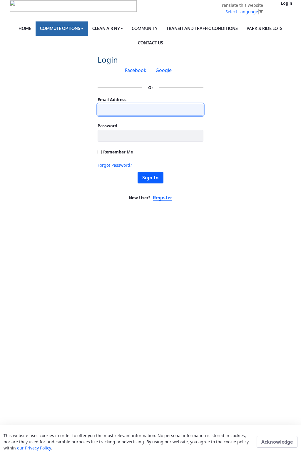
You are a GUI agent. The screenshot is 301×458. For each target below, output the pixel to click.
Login (286, 3)
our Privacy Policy (34, 448)
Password (107, 125)
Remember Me (118, 152)
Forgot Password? (115, 165)
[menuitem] (25, 28)
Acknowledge (277, 442)
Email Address (112, 99)
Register (162, 197)
